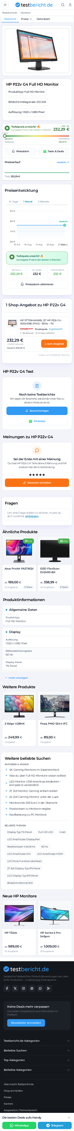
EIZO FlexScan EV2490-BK (50, 570)
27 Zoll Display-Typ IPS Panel (23, 868)
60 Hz (44, 846)
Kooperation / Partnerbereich (20, 1110)
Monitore (25, 12)
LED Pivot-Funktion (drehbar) (24, 861)
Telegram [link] (57, 1125)
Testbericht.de (9, 12)
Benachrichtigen (39, 410)
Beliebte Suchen (15, 1050)
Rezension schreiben (39, 482)
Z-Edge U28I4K (15, 723)
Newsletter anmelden (26, 1023)
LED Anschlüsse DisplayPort (23, 839)
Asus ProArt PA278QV (19, 568)
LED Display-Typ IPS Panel (22, 875)
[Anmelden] (70, 5)
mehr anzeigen (18, 677)
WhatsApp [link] (22, 1125)
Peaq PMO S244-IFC (54, 723)
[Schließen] (69, 1117)
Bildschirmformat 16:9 (20, 882)
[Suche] (63, 5)
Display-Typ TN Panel (19, 832)
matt (62, 832)
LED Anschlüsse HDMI (50, 853)
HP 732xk (11, 932)
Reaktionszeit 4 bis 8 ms (21, 846)
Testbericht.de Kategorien (22, 1040)
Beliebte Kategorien (18, 1070)
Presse (7, 1097)
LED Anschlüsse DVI (19, 853)
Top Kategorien (14, 1060)
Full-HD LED (45, 832)
